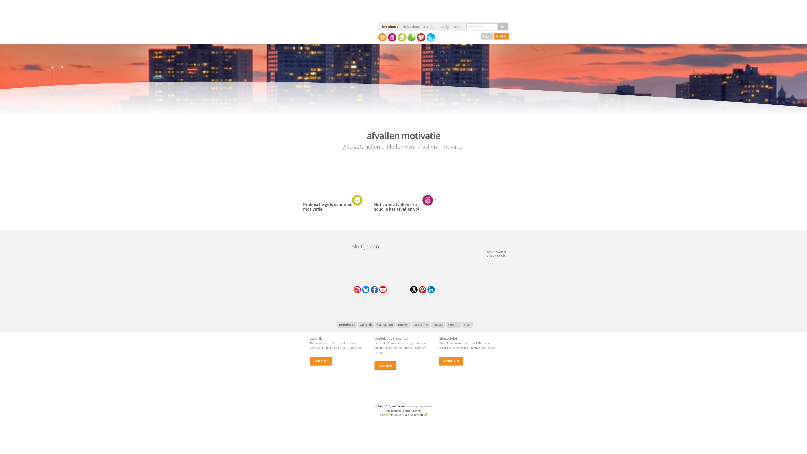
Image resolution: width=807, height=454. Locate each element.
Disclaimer (421, 325)
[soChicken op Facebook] (374, 289)
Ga (502, 27)
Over (467, 325)
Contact (453, 325)
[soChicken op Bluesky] (365, 289)
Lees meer (320, 361)
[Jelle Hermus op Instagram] (357, 289)
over (457, 26)
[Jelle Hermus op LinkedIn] (431, 289)
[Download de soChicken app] (392, 391)
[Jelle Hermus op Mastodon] (446, 289)
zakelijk (445, 26)
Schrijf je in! (451, 361)
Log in (487, 36)
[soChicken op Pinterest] (422, 289)
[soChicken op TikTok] (398, 289)
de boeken (411, 26)
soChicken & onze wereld (496, 253)
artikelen (429, 26)
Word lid (501, 36)
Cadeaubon (385, 325)
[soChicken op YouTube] (383, 289)
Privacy (438, 325)
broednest (390, 26)
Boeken (403, 325)
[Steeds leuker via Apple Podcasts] (414, 307)
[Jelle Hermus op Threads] (414, 289)
